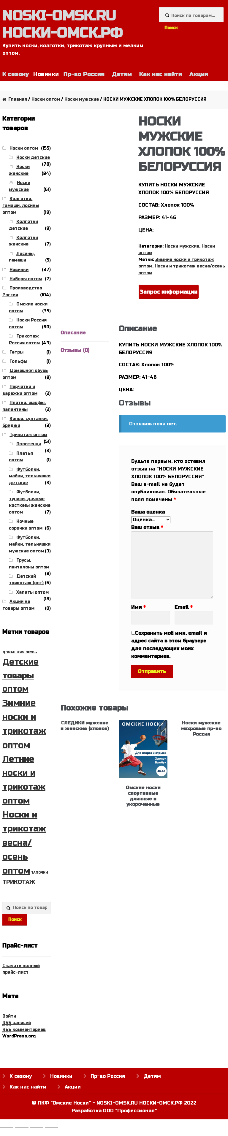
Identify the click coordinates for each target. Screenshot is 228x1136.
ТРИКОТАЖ (18, 882)
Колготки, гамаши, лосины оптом (20, 205)
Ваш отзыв (147, 527)
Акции (198, 74)
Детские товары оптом (20, 675)
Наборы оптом (26, 278)
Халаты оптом (32, 592)
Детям (122, 74)
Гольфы (18, 361)
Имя (138, 607)
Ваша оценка (148, 512)
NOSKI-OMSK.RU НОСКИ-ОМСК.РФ (62, 24)
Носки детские (33, 157)
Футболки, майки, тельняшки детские (29, 476)
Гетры (16, 352)
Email (184, 607)
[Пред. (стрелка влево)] (6, 1133)
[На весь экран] (36, 1125)
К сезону (21, 1076)
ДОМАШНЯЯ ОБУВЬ (19, 652)
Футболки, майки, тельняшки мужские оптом (29, 544)
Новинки (19, 269)
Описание (73, 332)
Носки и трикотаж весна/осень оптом (24, 842)
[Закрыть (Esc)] (6, 1125)
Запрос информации (168, 292)
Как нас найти (160, 74)
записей (16, 1022)
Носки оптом (45, 99)
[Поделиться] (21, 1125)
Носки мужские (81, 99)
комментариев (24, 1029)
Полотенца (28, 443)
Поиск (171, 27)
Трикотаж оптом (28, 434)
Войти (9, 1016)
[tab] (85, 333)
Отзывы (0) (75, 350)
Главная (17, 99)
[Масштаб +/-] (51, 1125)
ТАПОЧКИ (39, 872)
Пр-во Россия (84, 74)
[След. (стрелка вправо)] (21, 1133)
